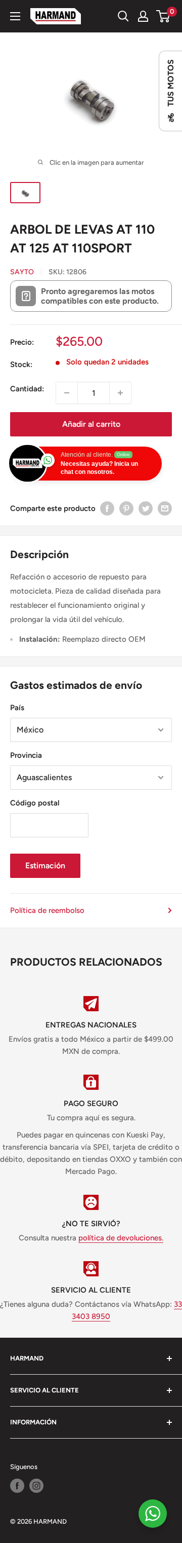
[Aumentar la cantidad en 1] (120, 392)
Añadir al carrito (91, 424)
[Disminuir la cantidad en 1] (66, 392)
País (17, 707)
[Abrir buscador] (123, 16)
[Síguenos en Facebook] (17, 1486)
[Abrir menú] (15, 16)
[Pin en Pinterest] (126, 508)
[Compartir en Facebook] (107, 508)
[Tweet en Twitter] (146, 508)
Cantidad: (27, 388)
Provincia (26, 755)
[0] (163, 16)
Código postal (35, 802)
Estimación (45, 865)
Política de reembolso (47, 910)
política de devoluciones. (120, 1237)
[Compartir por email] (165, 508)
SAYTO (22, 272)
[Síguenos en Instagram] (36, 1486)
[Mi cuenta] (143, 16)
